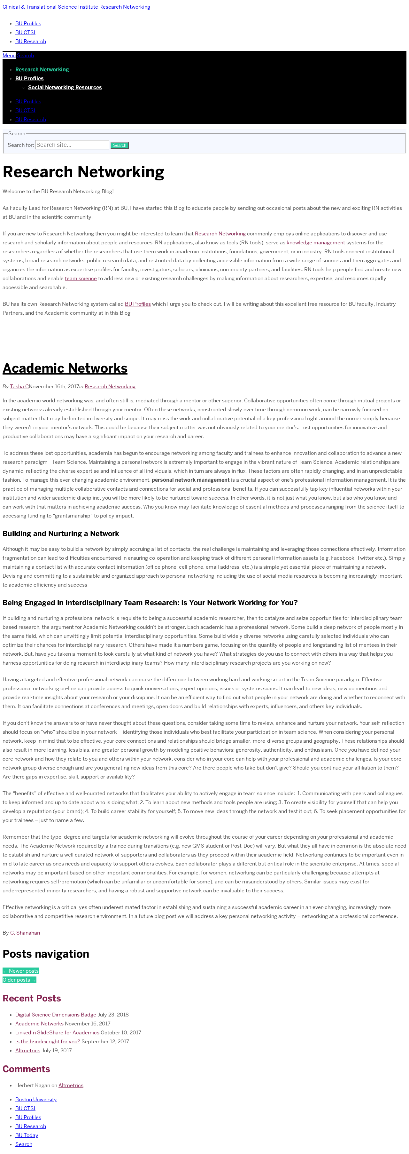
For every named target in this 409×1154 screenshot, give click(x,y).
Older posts (19, 979)
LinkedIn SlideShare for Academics (57, 1032)
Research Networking (42, 69)
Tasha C (19, 386)
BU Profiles (28, 23)
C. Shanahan (25, 932)
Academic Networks (65, 368)
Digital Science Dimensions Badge (55, 1014)
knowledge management (316, 242)
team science (81, 278)
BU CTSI (25, 32)
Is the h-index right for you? (47, 1041)
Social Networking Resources (65, 87)
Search (23, 1144)
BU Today (26, 1135)
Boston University (36, 1099)
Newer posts (21, 971)
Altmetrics (27, 1050)
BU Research (30, 41)
